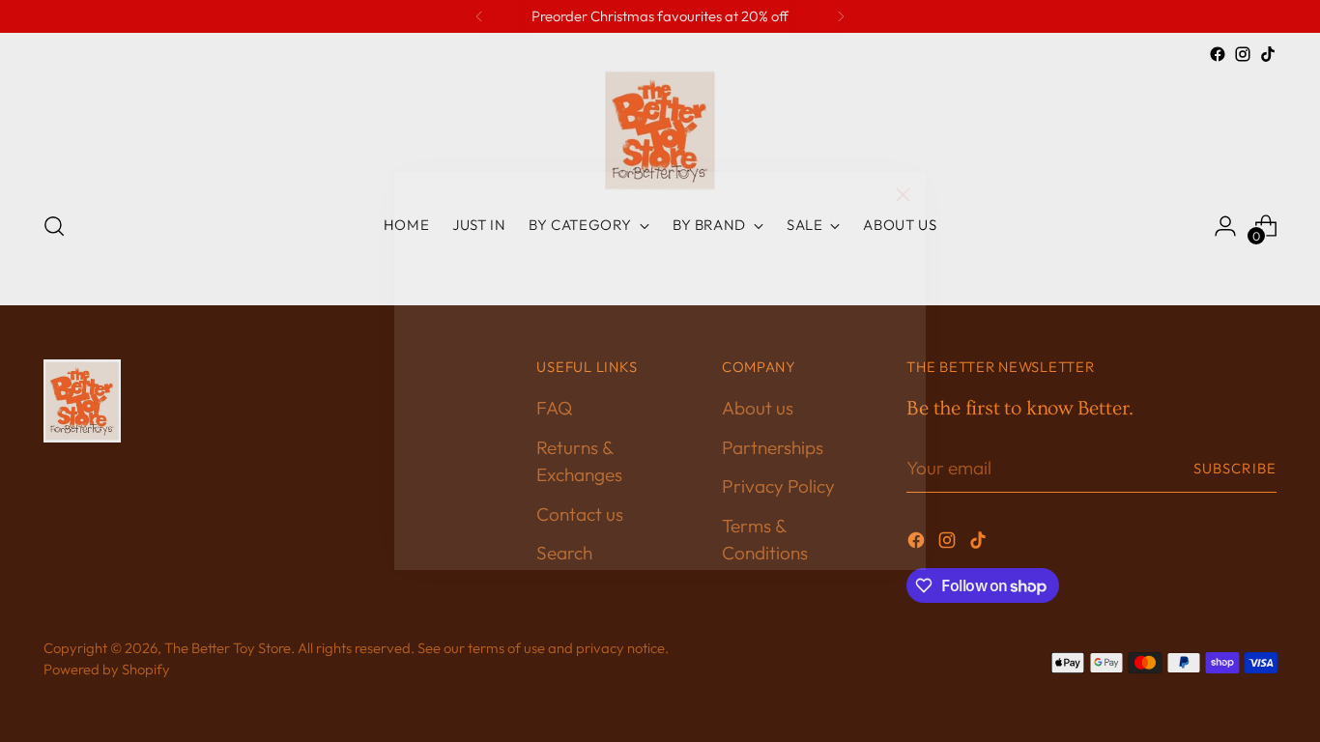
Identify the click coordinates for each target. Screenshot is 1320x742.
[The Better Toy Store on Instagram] (660, 546)
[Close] (903, 195)
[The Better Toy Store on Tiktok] (691, 546)
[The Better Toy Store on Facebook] (629, 546)
